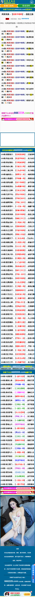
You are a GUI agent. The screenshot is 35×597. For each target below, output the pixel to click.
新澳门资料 (9, 6)
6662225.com (6, 369)
